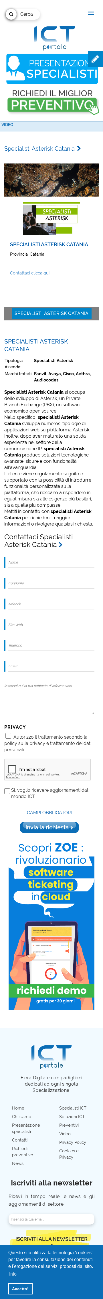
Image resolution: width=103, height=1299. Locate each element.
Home (18, 1108)
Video (7, 124)
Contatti (19, 1140)
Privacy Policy (72, 1142)
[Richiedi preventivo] (52, 100)
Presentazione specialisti (26, 1128)
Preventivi (69, 1125)
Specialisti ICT (72, 1108)
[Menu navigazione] (91, 13)
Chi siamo (21, 1116)
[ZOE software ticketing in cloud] (51, 924)
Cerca (26, 14)
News (17, 1163)
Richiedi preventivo (22, 1151)
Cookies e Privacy (69, 1154)
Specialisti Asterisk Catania (52, 313)
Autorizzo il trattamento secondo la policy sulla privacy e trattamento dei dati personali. (47, 743)
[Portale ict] (53, 37)
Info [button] (13, 1274)
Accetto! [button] (20, 1288)
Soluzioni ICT (72, 1116)
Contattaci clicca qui (29, 273)
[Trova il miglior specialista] (52, 69)
